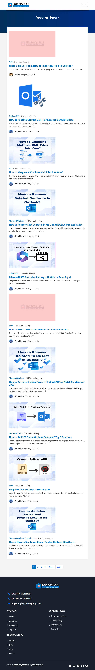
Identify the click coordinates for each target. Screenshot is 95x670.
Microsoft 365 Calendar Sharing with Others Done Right (40, 277)
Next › (51, 567)
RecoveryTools (20, 665)
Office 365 (13, 273)
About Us (13, 621)
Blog (11, 649)
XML (11, 645)
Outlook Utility (30, 538)
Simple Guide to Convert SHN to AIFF (29, 489)
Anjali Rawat (20, 131)
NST (10, 62)
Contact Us (13, 625)
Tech (11, 168)
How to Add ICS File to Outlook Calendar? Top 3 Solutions (40, 437)
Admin (18, 74)
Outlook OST (14, 116)
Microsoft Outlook (16, 221)
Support (12, 629)
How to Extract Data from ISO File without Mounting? (38, 329)
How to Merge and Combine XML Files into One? (36, 172)
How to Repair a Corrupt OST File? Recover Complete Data (41, 119)
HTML (11, 641)
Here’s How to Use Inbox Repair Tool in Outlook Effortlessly (42, 542)
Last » (59, 567)
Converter (13, 433)
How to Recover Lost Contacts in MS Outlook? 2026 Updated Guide (46, 224)
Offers (11, 654)
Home (11, 617)
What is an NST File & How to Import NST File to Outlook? (41, 65)
